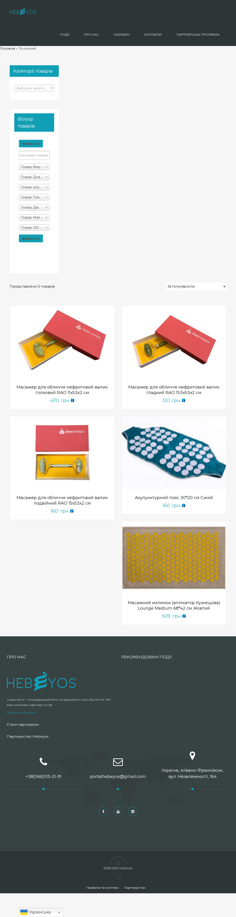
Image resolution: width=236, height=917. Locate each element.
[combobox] (34, 88)
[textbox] (34, 88)
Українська (39, 912)
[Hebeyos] (23, 11)
